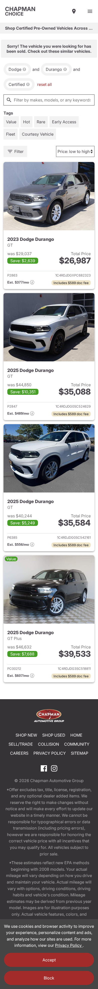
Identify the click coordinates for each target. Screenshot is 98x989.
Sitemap (79, 753)
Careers (19, 753)
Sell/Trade (21, 744)
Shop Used (53, 735)
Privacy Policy (49, 753)
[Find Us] (74, 11)
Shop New (26, 735)
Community (76, 744)
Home (76, 735)
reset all (44, 84)
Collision (48, 744)
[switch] (90, 11)
